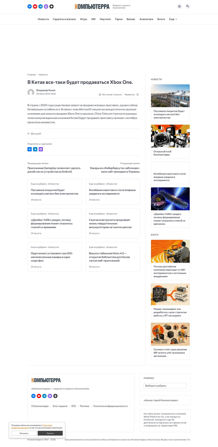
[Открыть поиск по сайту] (188, 6)
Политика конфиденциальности (110, 405)
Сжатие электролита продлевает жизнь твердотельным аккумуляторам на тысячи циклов (110, 223)
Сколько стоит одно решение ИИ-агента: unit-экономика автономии (170, 352)
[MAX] (46, 6)
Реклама (84, 405)
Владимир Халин (45, 90)
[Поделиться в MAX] (41, 149)
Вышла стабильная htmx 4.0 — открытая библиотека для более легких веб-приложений (109, 257)
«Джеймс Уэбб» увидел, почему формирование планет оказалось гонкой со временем (52, 223)
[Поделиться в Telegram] (35, 149)
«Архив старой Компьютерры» (161, 400)
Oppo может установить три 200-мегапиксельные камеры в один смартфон (52, 257)
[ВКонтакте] (29, 6)
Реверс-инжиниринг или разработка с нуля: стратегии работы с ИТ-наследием (170, 312)
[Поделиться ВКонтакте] (29, 149)
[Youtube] (35, 6)
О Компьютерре (40, 405)
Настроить (24, 433)
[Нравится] (138, 94)
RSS (73, 405)
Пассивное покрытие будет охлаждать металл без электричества (54, 191)
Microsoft (36, 133)
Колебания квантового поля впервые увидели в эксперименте (112, 191)
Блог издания (60, 405)
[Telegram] (40, 6)
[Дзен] (51, 6)
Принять (50, 433)
